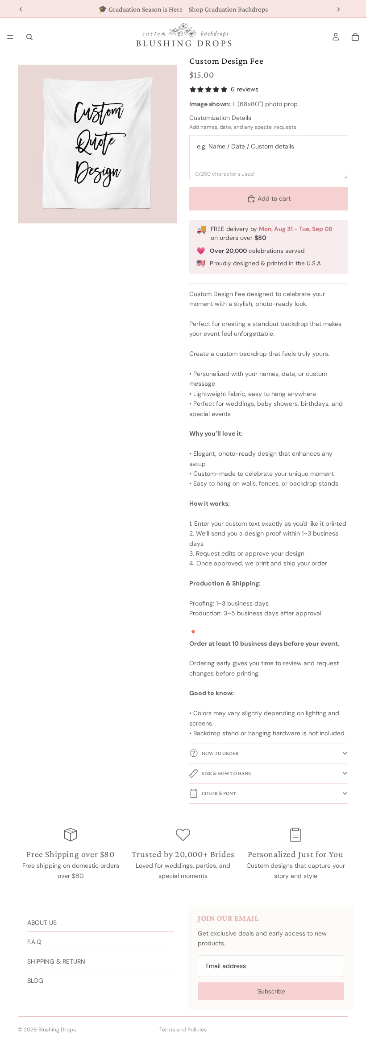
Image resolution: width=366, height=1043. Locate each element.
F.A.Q (34, 942)
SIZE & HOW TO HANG (227, 773)
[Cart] (355, 37)
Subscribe (271, 991)
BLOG (35, 981)
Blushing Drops (57, 1029)
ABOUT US (42, 923)
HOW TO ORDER (220, 753)
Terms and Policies (183, 1029)
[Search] (29, 37)
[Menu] (10, 37)
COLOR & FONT (219, 793)
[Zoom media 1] (97, 144)
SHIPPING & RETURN (56, 961)
